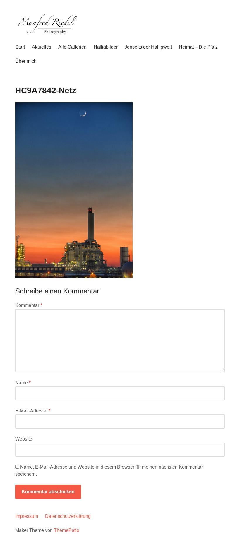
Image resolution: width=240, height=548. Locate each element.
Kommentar (28, 305)
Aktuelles (41, 47)
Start (20, 47)
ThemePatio (66, 530)
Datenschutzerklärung (68, 516)
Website (23, 438)
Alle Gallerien (72, 47)
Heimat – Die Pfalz (198, 47)
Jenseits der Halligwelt (148, 47)
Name (23, 382)
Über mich (26, 61)
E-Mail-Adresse (32, 410)
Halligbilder (106, 47)
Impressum (26, 516)
